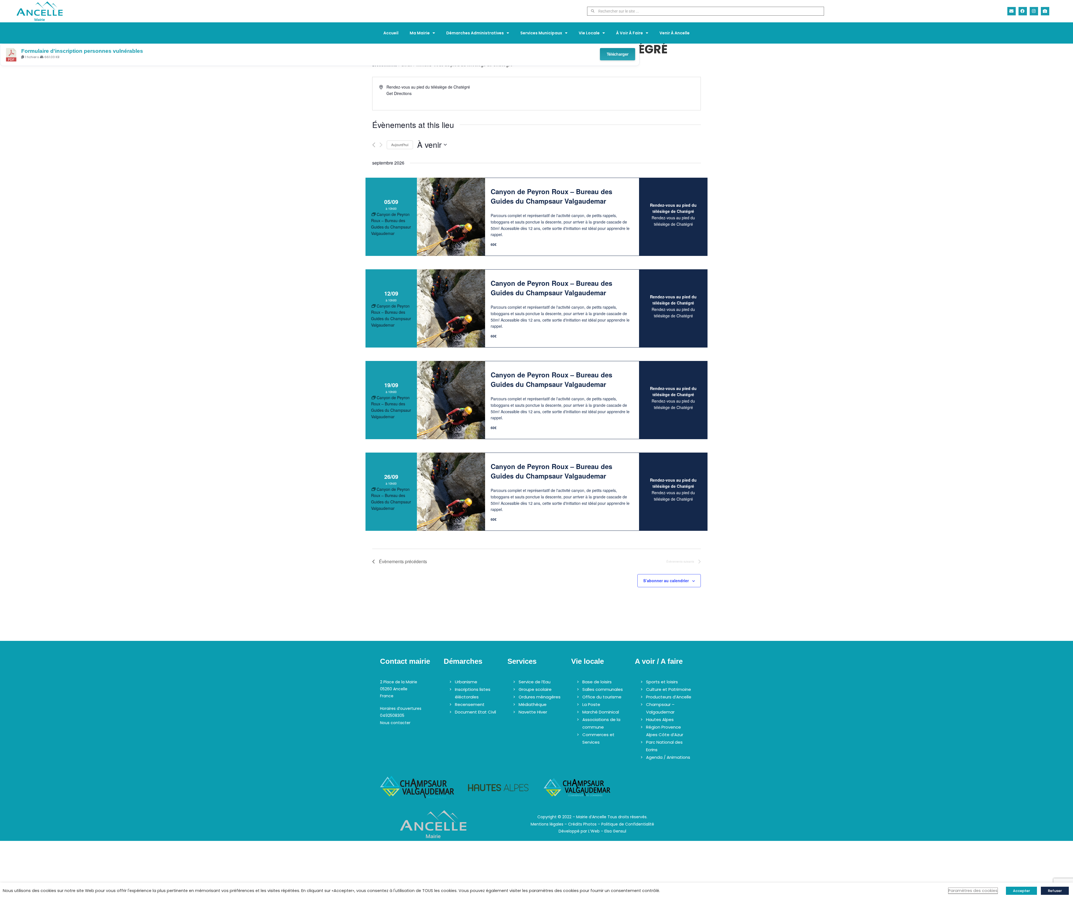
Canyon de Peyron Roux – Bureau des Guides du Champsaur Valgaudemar (551, 196)
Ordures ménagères (540, 697)
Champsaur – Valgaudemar (660, 708)
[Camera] (1045, 11)
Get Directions (399, 93)
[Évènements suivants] (381, 145)
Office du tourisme (601, 697)
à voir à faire (629, 33)
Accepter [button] (1021, 890)
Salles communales (602, 689)
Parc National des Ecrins (664, 746)
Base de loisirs (597, 682)
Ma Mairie (420, 33)
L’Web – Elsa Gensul (607, 831)
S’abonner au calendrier (666, 580)
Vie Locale (589, 33)
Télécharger (618, 54)
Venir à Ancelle (674, 33)
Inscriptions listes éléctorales (472, 693)
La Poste (591, 704)
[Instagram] (1034, 11)
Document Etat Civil (475, 712)
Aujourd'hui (400, 144)
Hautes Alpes (660, 719)
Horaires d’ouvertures (400, 708)
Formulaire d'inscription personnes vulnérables (82, 51)
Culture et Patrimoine (668, 689)
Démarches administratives (475, 33)
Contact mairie (405, 661)
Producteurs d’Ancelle (668, 697)
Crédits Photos (582, 824)
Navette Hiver (533, 712)
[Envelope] (1011, 11)
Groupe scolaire (535, 689)
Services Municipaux (541, 33)
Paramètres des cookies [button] (973, 890)
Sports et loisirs (662, 682)
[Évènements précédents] (373, 145)
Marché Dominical (600, 712)
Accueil (390, 33)
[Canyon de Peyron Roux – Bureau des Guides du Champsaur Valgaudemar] (451, 217)
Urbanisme (466, 682)
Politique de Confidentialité (627, 824)
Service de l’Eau (534, 682)
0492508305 (392, 715)
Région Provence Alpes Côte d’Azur (664, 731)
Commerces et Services (598, 738)
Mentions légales (547, 824)
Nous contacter (395, 723)
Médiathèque (533, 704)
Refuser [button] (1055, 890)
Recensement (470, 704)
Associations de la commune (601, 723)
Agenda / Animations (668, 757)
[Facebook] (1023, 11)
